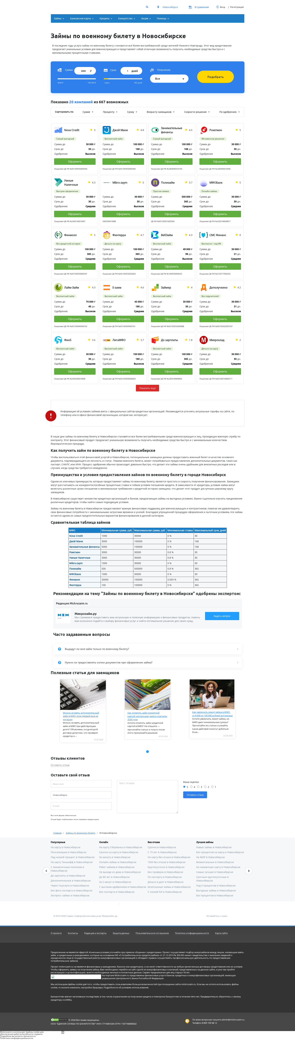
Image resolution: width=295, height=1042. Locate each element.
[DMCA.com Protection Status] (59, 1019)
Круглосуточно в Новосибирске (166, 867)
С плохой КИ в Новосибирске (165, 891)
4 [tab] (134, 904)
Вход (222, 7)
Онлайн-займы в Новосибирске (117, 862)
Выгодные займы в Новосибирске (216, 890)
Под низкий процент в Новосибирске (73, 857)
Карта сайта (221, 933)
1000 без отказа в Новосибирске (167, 862)
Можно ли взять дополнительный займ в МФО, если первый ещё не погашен (81, 716)
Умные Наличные (79, 557)
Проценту (109, 111)
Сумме (87, 111)
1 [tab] (119, 904)
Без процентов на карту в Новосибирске (220, 852)
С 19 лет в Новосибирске (162, 852)
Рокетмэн (74, 552)
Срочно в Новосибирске (162, 847)
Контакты (73, 933)
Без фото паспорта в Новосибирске (71, 890)
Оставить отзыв (60, 765)
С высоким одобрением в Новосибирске (122, 887)
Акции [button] (144, 18)
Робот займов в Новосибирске (117, 867)
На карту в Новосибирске (65, 847)
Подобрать (215, 76)
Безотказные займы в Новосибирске (169, 887)
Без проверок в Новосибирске (165, 872)
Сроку (131, 111)
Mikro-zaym (76, 563)
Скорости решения (195, 111)
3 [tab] (129, 904)
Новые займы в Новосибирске (214, 847)
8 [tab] (155, 904)
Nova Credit (76, 535)
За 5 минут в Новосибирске (115, 882)
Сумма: (69, 69)
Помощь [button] (161, 18)
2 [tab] (124, 904)
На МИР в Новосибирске (210, 857)
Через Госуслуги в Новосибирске (70, 885)
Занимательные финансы (84, 546)
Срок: (113, 70)
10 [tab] (165, 904)
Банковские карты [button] (80, 18)
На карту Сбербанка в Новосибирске (120, 847)
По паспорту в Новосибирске (165, 877)
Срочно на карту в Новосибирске (118, 852)
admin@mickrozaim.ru (232, 1019)
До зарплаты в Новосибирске (68, 875)
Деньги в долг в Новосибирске (166, 882)
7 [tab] (150, 904)
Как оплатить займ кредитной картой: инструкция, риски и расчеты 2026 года (147, 716)
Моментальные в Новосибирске (215, 862)
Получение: (164, 69)
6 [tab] (145, 904)
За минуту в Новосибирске (114, 857)
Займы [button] (57, 18)
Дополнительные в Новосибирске (71, 880)
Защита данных (121, 933)
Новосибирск (170, 7)
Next (248, 870)
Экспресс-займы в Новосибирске (70, 895)
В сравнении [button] (199, 7)
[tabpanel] (83, 711)
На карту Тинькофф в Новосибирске (72, 862)
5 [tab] (140, 904)
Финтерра (75, 585)
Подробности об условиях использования (126, 987)
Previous (46, 870)
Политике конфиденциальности (16, 1038)
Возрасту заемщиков (159, 111)
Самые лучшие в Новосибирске (214, 872)
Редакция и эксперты (95, 933)
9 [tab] (160, 904)
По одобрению (228, 111)
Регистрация (237, 7)
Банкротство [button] (125, 18)
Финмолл (74, 579)
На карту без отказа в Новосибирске (169, 857)
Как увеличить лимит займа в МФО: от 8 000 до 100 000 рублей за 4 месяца (212, 714)
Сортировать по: (64, 111)
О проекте (56, 933)
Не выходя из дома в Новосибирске (120, 872)
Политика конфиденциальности (192, 933)
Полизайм (75, 568)
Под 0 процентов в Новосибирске (216, 885)
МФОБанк (75, 574)
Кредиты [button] (105, 18)
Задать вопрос (222, 616)
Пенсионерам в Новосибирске (68, 852)
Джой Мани (76, 541)
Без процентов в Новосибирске (214, 895)
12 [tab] (175, 904)
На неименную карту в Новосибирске (218, 867)
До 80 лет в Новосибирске (114, 877)
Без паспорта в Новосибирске (117, 891)
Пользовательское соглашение (152, 933)
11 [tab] (170, 904)
